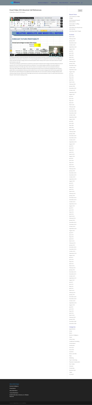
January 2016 (72, 170)
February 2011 (72, 292)
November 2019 (72, 137)
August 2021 (72, 94)
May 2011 (71, 286)
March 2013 (71, 241)
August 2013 (72, 230)
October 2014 (72, 201)
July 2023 (71, 51)
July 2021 (71, 96)
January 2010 (72, 319)
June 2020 (71, 123)
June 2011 (71, 284)
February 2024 (72, 38)
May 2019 (71, 150)
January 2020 (72, 133)
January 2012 (72, 269)
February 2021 (72, 106)
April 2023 (71, 57)
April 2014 (71, 214)
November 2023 (72, 42)
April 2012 (71, 263)
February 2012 (72, 267)
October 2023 (72, 44)
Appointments (72, 329)
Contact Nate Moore (75, 2)
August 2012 (72, 255)
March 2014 (71, 216)
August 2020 (72, 119)
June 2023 (71, 53)
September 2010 (72, 302)
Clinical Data (72, 339)
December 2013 (72, 222)
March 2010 (71, 315)
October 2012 (72, 251)
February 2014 (72, 218)
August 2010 (72, 305)
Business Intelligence (43, 2)
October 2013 (72, 226)
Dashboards (72, 345)
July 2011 (71, 282)
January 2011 (72, 294)
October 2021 (72, 90)
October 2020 (72, 115)
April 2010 (71, 313)
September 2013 (72, 228)
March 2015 (71, 191)
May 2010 (71, 311)
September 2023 (72, 47)
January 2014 (72, 220)
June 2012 (71, 259)
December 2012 (72, 247)
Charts (70, 337)
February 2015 (72, 193)
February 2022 (72, 84)
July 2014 (71, 208)
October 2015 (72, 177)
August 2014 (72, 206)
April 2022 (71, 80)
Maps (70, 355)
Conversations (72, 343)
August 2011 (72, 280)
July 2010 (71, 307)
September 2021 (72, 92)
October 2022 (72, 67)
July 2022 (71, 73)
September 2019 (72, 142)
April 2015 (71, 189)
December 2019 (72, 135)
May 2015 (71, 187)
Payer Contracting (73, 360)
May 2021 (71, 100)
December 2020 (72, 111)
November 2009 (72, 323)
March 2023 (71, 59)
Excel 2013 (71, 347)
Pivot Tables (72, 364)
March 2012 (71, 265)
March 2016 (71, 166)
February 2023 (72, 61)
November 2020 (72, 113)
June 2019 (71, 148)
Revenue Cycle (72, 370)
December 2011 (72, 272)
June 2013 (71, 234)
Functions (71, 351)
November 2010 (72, 298)
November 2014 (72, 199)
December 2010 (72, 296)
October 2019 (72, 139)
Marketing (71, 357)
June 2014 (71, 210)
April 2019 (71, 152)
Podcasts (71, 366)
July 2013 (71, 232)
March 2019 (71, 154)
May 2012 (71, 261)
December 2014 (72, 197)
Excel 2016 (71, 349)
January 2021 (72, 108)
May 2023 (71, 55)
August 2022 (72, 71)
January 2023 (72, 63)
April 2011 (71, 288)
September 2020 (72, 117)
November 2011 (72, 274)
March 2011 (71, 290)
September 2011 (72, 278)
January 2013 (72, 245)
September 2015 (72, 179)
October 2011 (72, 276)
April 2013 (71, 238)
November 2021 (72, 88)
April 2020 (71, 127)
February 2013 (72, 243)
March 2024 (71, 36)
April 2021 (71, 102)
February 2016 (72, 168)
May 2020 (71, 125)
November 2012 (72, 249)
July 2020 (71, 121)
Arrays (70, 331)
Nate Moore (13, 12)
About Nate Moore (63, 2)
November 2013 (72, 224)
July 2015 (71, 183)
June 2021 (71, 98)
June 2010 (71, 309)
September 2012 (72, 253)
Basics (23, 12)
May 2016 (71, 162)
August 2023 (72, 49)
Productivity (71, 368)
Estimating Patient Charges (75, 31)
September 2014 (72, 203)
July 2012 (71, 257)
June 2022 (71, 75)
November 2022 (72, 65)
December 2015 (72, 172)
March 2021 (71, 104)
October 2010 (72, 300)
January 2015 (72, 195)
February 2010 (72, 317)
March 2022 (71, 82)
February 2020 (72, 131)
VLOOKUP (71, 374)
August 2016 (72, 156)
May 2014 (71, 212)
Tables (70, 372)
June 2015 (71, 185)
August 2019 (72, 144)
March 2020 (71, 129)
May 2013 (71, 236)
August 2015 (72, 181)
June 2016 (71, 160)
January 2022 (72, 86)
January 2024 (72, 40)
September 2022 (72, 69)
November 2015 (72, 175)
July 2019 (71, 146)
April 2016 (71, 164)
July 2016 (71, 158)
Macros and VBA (73, 353)
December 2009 (72, 321)
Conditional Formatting (74, 341)
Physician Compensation (74, 362)
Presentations (54, 2)
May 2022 (71, 78)
